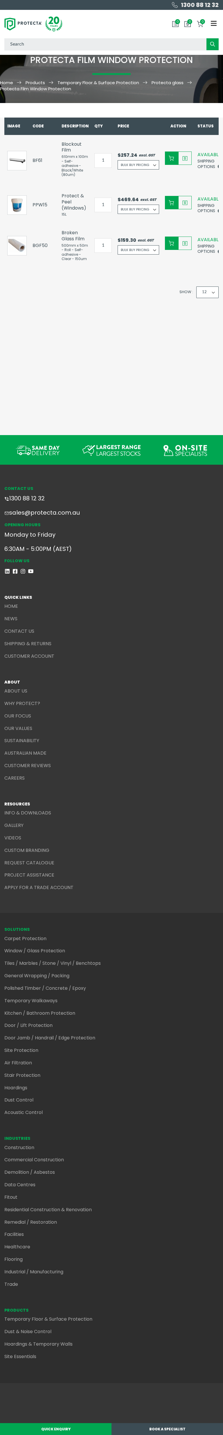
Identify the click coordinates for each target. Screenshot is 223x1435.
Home (6, 83)
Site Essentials (20, 1356)
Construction (19, 1147)
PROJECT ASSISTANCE (29, 875)
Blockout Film (72, 147)
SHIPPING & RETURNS (27, 643)
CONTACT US (19, 631)
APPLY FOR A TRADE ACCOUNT (38, 887)
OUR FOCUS (17, 716)
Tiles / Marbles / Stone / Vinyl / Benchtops (52, 963)
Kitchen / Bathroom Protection (39, 1013)
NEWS (10, 618)
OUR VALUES (18, 728)
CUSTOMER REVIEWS (27, 765)
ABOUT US (15, 691)
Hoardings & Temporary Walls (38, 1344)
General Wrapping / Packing (36, 975)
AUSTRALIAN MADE (25, 753)
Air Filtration (18, 1062)
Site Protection (21, 1050)
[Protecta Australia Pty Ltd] (33, 24)
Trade (11, 1284)
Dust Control (18, 1100)
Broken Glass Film (73, 235)
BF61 (37, 160)
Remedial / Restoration (30, 1222)
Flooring (13, 1259)
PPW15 (40, 204)
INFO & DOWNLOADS (27, 813)
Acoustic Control (23, 1112)
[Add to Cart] (171, 158)
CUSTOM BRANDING (26, 850)
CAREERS (14, 778)
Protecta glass (168, 83)
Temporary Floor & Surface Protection (98, 83)
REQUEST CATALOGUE (29, 862)
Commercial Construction (34, 1159)
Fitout (10, 1197)
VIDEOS (12, 837)
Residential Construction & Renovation (48, 1209)
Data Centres (19, 1184)
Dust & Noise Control (27, 1331)
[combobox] (111, 44)
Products (35, 83)
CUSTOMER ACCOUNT (29, 656)
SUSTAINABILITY (21, 740)
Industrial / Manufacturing (33, 1271)
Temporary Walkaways (30, 1000)
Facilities (14, 1234)
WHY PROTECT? (22, 703)
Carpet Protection (25, 938)
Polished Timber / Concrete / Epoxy (45, 988)
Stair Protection (22, 1075)
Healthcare (17, 1246)
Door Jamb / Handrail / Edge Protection (49, 1037)
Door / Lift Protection (28, 1025)
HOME (11, 606)
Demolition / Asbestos (29, 1172)
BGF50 (40, 245)
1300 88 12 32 (27, 498)
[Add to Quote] (185, 158)
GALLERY (14, 825)
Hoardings (15, 1087)
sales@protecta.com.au (44, 513)
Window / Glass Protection (34, 950)
